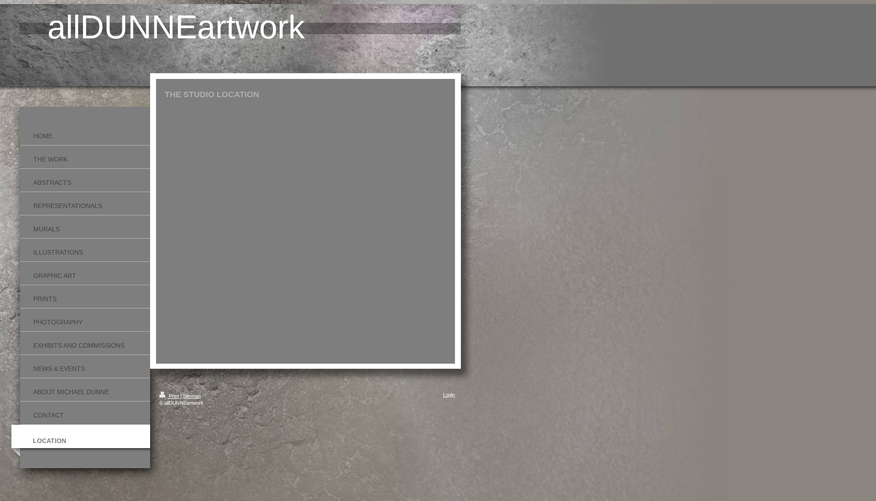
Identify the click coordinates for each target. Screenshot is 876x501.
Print (173, 396)
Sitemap (192, 396)
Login (449, 394)
